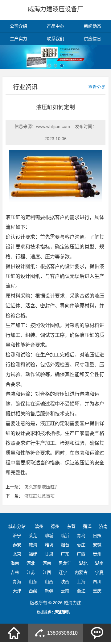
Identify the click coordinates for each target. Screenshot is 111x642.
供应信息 (92, 38)
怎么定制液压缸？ (41, 486)
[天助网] (55, 612)
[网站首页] (14, 633)
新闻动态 (92, 26)
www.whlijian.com (53, 126)
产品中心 (55, 26)
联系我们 (55, 38)
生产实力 (18, 38)
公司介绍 (18, 26)
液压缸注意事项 (39, 496)
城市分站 (17, 526)
